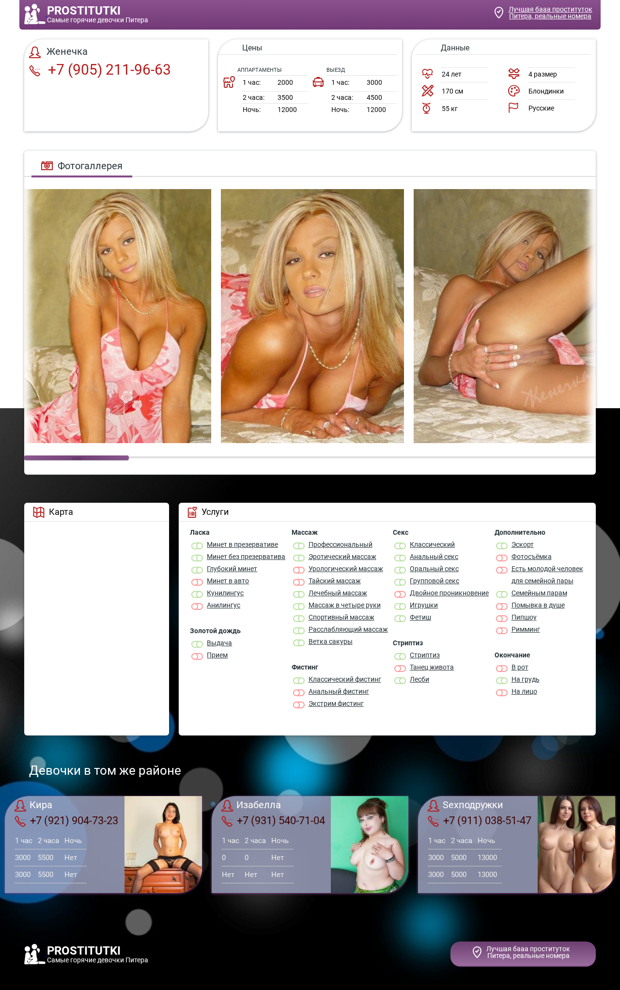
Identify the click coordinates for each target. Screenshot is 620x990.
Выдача (219, 643)
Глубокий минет (232, 569)
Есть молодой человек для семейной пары (547, 575)
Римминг (526, 629)
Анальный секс (434, 556)
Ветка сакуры (331, 641)
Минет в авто (228, 581)
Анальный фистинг (339, 691)
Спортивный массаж (341, 617)
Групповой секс (434, 581)
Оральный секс (434, 569)
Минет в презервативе (242, 544)
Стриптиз (425, 655)
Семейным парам (539, 593)
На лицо (524, 691)
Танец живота (432, 667)
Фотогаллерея (90, 166)
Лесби (419, 679)
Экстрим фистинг (336, 703)
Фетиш (420, 617)
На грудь (526, 679)
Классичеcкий (432, 544)
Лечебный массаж (338, 593)
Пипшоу (524, 617)
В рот (520, 667)
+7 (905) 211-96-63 (108, 69)
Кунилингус (225, 593)
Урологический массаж (346, 569)
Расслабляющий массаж (348, 629)
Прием (217, 655)
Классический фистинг (345, 679)
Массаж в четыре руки (345, 605)
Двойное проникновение (449, 593)
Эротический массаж (342, 556)
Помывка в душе (538, 605)
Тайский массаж (335, 581)
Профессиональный (340, 544)
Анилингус (223, 605)
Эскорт (523, 544)
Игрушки (424, 605)
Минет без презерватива (246, 556)
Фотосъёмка (532, 556)
